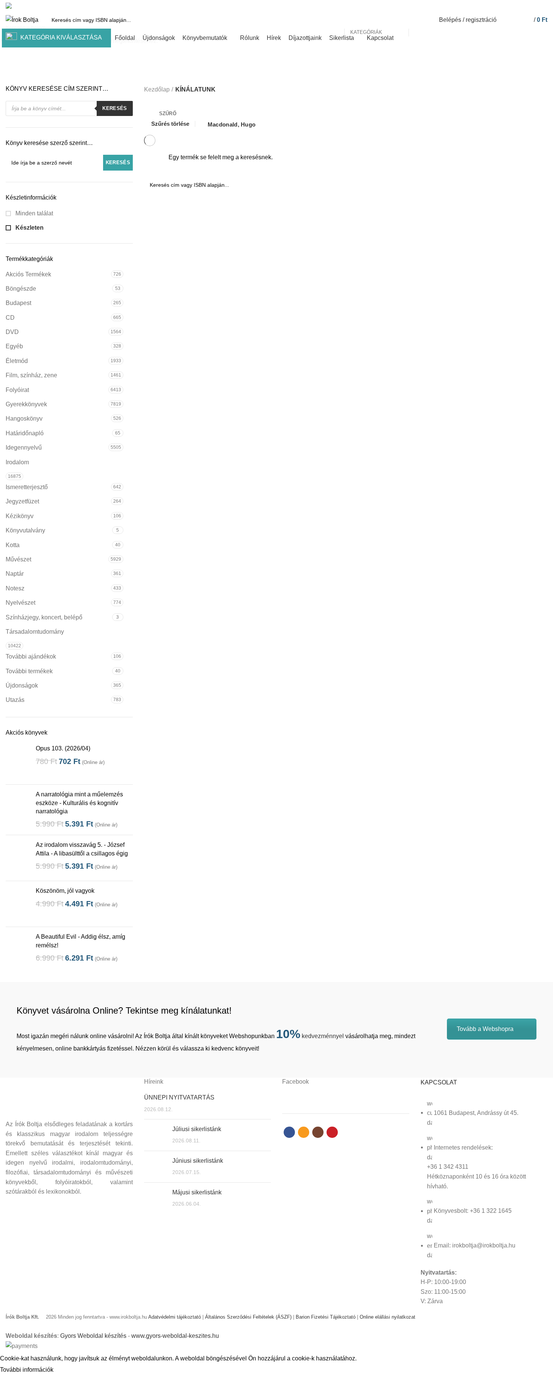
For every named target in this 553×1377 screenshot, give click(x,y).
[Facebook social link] (517, 6)
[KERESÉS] (418, 20)
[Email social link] (525, 6)
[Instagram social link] (534, 6)
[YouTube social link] (543, 6)
